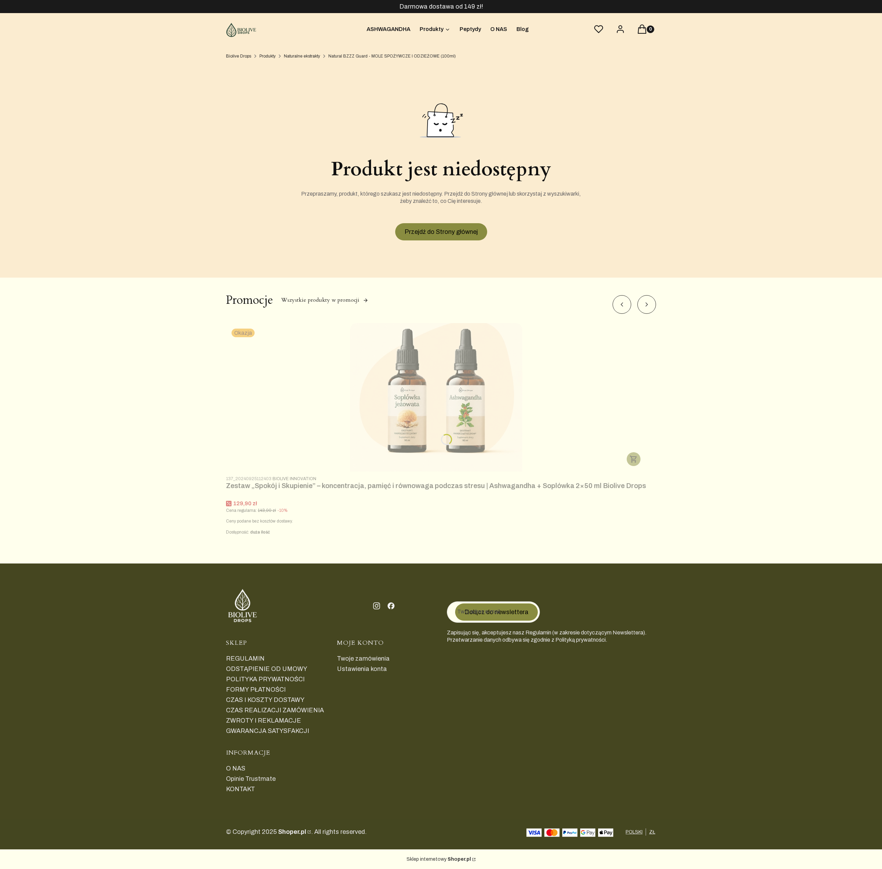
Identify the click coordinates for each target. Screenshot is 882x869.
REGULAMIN (245, 658)
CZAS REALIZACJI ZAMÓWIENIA (275, 710)
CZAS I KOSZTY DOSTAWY (265, 699)
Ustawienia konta (362, 668)
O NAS (235, 768)
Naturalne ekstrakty (302, 56)
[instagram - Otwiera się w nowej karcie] (376, 606)
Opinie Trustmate (251, 778)
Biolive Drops (238, 56)
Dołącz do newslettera (496, 612)
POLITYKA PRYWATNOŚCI (265, 679)
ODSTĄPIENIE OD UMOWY (266, 668)
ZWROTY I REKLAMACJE (263, 720)
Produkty (267, 56)
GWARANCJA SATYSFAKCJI (267, 730)
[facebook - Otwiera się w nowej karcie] (391, 606)
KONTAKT (240, 789)
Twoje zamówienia (363, 658)
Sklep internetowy (439, 859)
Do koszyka (633, 459)
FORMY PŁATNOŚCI (256, 689)
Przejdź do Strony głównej (441, 231)
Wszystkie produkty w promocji (320, 300)
